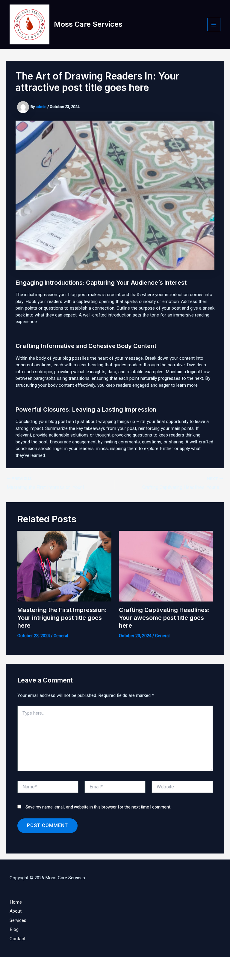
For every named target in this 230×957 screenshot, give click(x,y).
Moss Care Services (88, 24)
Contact (17, 938)
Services (18, 920)
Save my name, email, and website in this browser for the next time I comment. (98, 807)
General (61, 636)
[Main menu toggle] (214, 24)
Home (16, 902)
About (16, 911)
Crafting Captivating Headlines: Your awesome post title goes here (164, 617)
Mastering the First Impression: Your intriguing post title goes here (62, 617)
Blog (14, 929)
